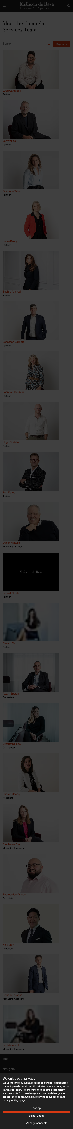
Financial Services (28, 14)
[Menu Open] (4, 6)
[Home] (36, 5)
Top (5, 1058)
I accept (36, 1108)
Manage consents (36, 1123)
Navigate (9, 1068)
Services (13, 14)
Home (2, 14)
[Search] (68, 6)
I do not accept (36, 1115)
